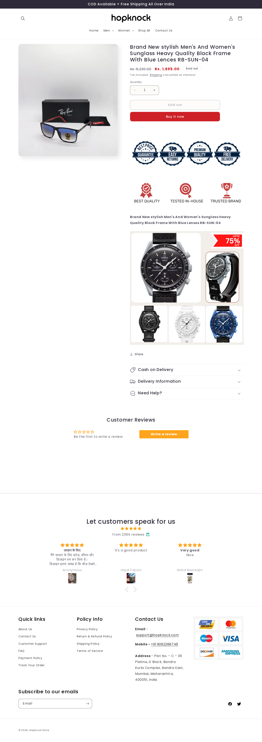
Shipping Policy (88, 644)
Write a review (164, 434)
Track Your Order (31, 665)
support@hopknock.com (157, 635)
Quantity (136, 82)
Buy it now (175, 116)
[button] (22, 18)
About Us (25, 629)
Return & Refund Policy (94, 636)
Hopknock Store (39, 730)
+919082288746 (164, 644)
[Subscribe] (87, 703)
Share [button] (139, 354)
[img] (131, 529)
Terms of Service (90, 651)
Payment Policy (30, 658)
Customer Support (32, 644)
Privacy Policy (87, 629)
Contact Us (27, 636)
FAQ (21, 651)
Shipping (156, 75)
